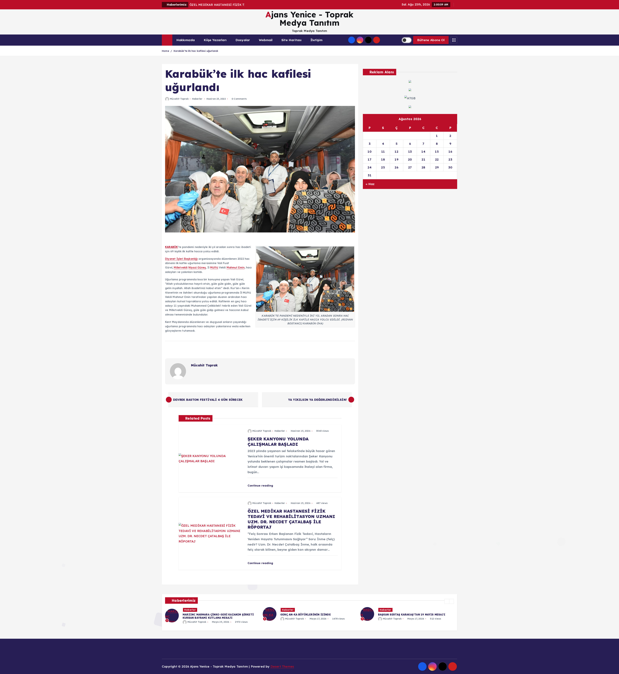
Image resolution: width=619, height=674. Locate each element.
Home (165, 50)
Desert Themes (282, 666)
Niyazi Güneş (197, 267)
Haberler (197, 98)
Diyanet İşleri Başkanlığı (181, 258)
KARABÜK (171, 247)
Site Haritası (291, 40)
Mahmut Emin (236, 267)
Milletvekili (180, 267)
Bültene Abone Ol (431, 40)
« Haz (370, 184)
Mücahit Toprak (179, 98)
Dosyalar (243, 40)
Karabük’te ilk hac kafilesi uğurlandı (196, 50)
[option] (212, 614)
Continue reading (261, 485)
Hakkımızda (185, 40)
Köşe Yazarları (215, 40)
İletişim (316, 40)
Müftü (214, 267)
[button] (446, 601)
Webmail (265, 40)
